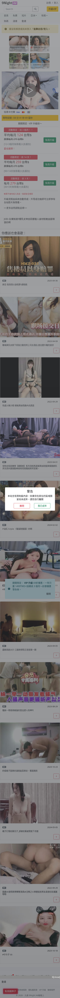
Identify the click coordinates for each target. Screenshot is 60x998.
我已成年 (42, 505)
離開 (22, 505)
